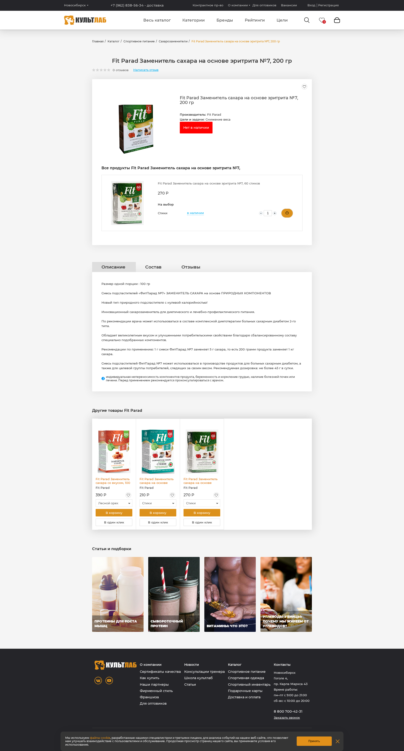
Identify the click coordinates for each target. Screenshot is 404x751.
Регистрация (328, 5)
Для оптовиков (264, 5)
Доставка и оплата (244, 697)
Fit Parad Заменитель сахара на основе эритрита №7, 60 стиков (200, 481)
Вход (311, 5)
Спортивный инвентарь (249, 684)
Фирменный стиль (156, 691)
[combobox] (114, 503)
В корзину (114, 513)
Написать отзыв (146, 70)
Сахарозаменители (173, 41)
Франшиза (149, 697)
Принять (314, 741)
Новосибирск (75, 5)
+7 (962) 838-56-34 (137, 5)
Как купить (149, 678)
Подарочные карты (245, 691)
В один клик (114, 522)
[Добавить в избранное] (304, 86)
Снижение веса (218, 119)
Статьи (190, 684)
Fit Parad (214, 114)
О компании (238, 5)
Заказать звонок (287, 717)
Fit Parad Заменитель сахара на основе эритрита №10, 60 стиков (156, 481)
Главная (98, 41)
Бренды (224, 20)
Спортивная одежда (246, 678)
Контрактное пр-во (208, 5)
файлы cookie (100, 738)
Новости (191, 665)
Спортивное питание (139, 41)
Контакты (282, 665)
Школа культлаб (198, 678)
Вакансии (289, 5)
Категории (193, 20)
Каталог (113, 41)
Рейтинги (255, 20)
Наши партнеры (154, 684)
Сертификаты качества (160, 672)
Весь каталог (157, 20)
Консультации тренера (204, 672)
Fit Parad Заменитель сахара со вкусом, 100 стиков (113, 481)
